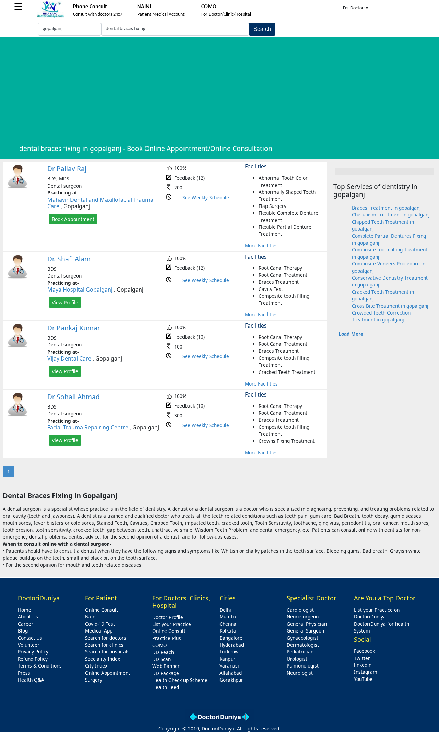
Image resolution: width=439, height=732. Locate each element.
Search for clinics (104, 644)
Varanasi (229, 665)
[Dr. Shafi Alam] (17, 277)
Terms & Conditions (40, 665)
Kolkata (228, 630)
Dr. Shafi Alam (69, 258)
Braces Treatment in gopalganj (386, 207)
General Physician (307, 624)
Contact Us (30, 638)
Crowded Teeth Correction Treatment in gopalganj (381, 316)
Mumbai (229, 616)
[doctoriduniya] (50, 16)
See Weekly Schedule (205, 197)
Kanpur (227, 659)
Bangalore (231, 638)
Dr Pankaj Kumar (73, 327)
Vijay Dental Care (69, 358)
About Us (28, 616)
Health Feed (165, 687)
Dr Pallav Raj (66, 168)
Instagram (365, 672)
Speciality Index (102, 659)
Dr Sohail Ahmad (73, 396)
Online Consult (101, 609)
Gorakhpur (231, 679)
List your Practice (171, 624)
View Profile (65, 302)
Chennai (229, 624)
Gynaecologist (302, 638)
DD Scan (161, 659)
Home (24, 609)
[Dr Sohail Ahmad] (17, 415)
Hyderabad (232, 644)
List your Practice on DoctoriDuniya (377, 613)
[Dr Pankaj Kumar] (17, 346)
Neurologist (300, 673)
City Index (96, 665)
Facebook (364, 651)
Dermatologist (303, 644)
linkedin (362, 665)
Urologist (297, 659)
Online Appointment (107, 673)
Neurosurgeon (303, 616)
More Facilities (261, 245)
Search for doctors (105, 638)
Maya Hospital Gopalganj (79, 289)
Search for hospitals (107, 651)
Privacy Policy (33, 651)
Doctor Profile (167, 617)
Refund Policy (33, 659)
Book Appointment (73, 219)
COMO (159, 645)
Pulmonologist (303, 665)
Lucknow (229, 651)
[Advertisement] (227, 90)
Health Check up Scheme (179, 680)
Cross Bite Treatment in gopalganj (390, 306)
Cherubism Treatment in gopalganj (391, 214)
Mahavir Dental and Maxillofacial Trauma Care (100, 203)
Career (25, 624)
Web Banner (166, 666)
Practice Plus (166, 638)
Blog (23, 630)
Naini (91, 616)
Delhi (225, 609)
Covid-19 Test (100, 624)
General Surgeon (305, 630)
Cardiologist (300, 609)
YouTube (363, 679)
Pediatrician (300, 651)
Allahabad (231, 673)
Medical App (98, 630)
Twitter (362, 658)
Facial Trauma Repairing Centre (87, 427)
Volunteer (28, 644)
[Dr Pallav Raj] (17, 187)
